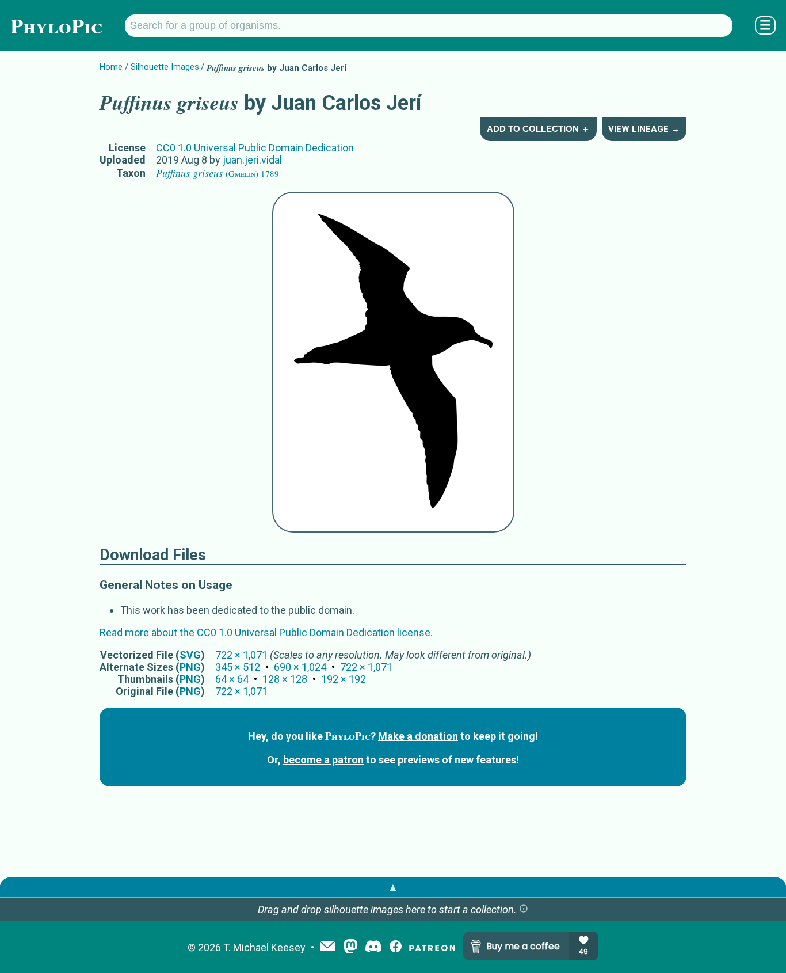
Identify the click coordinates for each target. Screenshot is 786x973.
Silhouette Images (165, 67)
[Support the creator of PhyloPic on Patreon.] (432, 947)
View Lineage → (644, 129)
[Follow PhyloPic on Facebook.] (396, 947)
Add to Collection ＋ (538, 129)
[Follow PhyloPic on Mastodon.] (351, 947)
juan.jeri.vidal (252, 160)
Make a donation (418, 736)
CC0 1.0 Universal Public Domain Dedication (255, 148)
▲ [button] (393, 887)
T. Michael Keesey (264, 947)
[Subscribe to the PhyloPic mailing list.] (327, 947)
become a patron (323, 760)
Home (111, 67)
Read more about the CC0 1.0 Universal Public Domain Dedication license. (266, 632)
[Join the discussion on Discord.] (373, 947)
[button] (523, 909)
